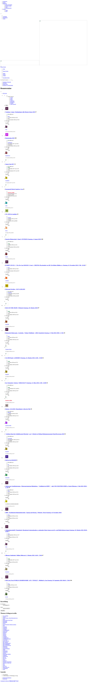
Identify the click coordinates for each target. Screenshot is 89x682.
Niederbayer (7, 155)
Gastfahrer (7, 180)
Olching (4, 653)
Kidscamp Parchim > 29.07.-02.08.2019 (15, 289)
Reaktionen (12, 102)
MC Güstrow (5, 642)
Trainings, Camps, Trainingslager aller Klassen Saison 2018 (20, 112)
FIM (4, 625)
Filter (7, 105)
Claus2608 (10, 438)
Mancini (9, 412)
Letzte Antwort (13, 104)
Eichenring (5, 621)
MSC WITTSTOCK (7, 645)
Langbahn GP (5, 637)
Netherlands (5, 650)
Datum (11, 99)
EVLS (4, 623)
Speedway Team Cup (7, 662)
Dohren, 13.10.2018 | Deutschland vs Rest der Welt (17, 409)
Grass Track (5, 631)
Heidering (5, 632)
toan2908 (7, 324)
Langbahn (5, 636)
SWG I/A (5, 666)
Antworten (12, 100)
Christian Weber (8, 349)
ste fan (6, 596)
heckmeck (7, 571)
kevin (6, 230)
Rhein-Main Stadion (7, 654)
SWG (4, 665)
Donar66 (7, 374)
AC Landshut (5, 615)
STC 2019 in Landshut (11, 214)
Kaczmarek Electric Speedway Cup (14, 189)
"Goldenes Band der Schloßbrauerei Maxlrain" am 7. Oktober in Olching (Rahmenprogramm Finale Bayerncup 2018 (34, 434)
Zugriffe (11, 103)
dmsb (4, 619)
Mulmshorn (5, 646)
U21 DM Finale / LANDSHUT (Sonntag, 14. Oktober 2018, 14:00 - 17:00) (23, 358)
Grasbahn (5, 628)
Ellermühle (5, 622)
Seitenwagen (5, 656)
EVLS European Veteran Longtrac (9, 624)
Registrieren (5, 17)
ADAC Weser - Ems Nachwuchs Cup (10, 618)
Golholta (7, 280)
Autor (11, 98)
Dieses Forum (5, 71)
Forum (4, 74)
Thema (11, 97)
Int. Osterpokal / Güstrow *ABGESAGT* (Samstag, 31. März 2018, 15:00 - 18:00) (25, 383)
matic (6, 205)
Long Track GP (6, 641)
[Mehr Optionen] (0, 91)
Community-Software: (9, 680)
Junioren (4, 635)
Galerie (4, 75)
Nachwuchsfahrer (6, 648)
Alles (4, 69)
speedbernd (10, 142)
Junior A (4, 633)
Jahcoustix (7, 477)
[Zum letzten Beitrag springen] (6, 127)
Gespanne (5, 626)
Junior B (4, 634)
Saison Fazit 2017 (9, 164)
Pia (8, 464)
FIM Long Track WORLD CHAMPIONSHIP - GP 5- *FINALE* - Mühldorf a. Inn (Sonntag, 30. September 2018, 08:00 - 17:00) (37, 580)
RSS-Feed (5, 93)
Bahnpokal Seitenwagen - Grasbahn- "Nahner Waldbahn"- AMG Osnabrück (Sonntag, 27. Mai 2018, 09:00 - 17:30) (34, 333)
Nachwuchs (5, 647)
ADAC (4, 616)
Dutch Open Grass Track (7, 620)
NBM (4, 649)
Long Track (5, 639)
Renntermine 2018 (9, 138)
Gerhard (9, 217)
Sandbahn (5, 655)
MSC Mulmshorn (6, 644)
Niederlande (5, 651)
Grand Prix (5, 627)
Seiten (4, 73)
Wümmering (5, 668)
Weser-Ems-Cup (6, 667)
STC (4, 663)
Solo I (4, 659)
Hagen (6, 256)
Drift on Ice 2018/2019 (10, 460)
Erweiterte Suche (6, 77)
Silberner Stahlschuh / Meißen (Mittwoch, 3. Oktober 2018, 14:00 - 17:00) (23, 555)
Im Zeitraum (2, 604)
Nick (9, 116)
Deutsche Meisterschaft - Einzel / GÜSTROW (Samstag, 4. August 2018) (23, 239)
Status (1, 607)
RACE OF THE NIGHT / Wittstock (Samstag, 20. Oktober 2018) (21, 308)
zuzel (4, 669)
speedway (5, 660)
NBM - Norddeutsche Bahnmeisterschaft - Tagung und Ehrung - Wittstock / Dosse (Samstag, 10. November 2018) (33, 512)
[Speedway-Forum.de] (43, 64)
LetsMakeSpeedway (7, 638)
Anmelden (5, 16)
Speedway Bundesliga (7, 661)
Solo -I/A (4, 658)
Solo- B (4, 657)
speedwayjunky (8, 425)
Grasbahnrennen (6, 630)
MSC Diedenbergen (7, 643)
